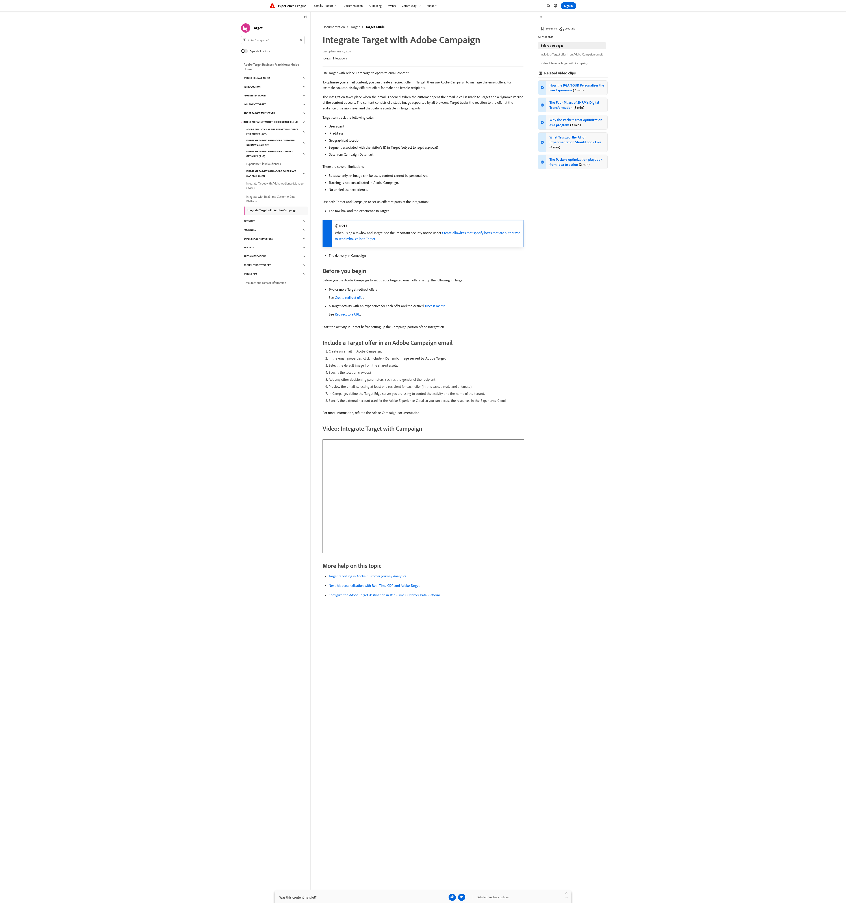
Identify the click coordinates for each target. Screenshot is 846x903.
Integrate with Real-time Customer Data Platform (270, 199)
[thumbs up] (452, 897)
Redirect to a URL (347, 314)
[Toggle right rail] (540, 17)
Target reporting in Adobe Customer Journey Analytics (367, 576)
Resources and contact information (265, 283)
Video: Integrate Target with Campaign (564, 63)
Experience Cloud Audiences (263, 164)
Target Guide (375, 27)
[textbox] (273, 40)
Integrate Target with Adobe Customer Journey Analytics (270, 143)
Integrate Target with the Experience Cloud (270, 122)
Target (355, 27)
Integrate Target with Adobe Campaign (272, 210)
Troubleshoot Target (257, 265)
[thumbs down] (461, 897)
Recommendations (255, 256)
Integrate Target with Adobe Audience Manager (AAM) (275, 185)
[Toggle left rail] (305, 17)
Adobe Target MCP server (259, 113)
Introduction (252, 86)
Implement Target (255, 104)
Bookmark (551, 28)
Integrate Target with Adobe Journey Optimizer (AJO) (269, 154)
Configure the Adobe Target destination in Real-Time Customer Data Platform (384, 595)
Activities (249, 221)
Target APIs (251, 273)
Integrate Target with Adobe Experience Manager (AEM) (271, 173)
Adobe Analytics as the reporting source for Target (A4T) (272, 132)
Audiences (250, 229)
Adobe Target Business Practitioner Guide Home (271, 67)
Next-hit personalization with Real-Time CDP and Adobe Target (374, 585)
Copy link (570, 28)
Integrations (340, 58)
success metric (435, 306)
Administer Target (255, 95)
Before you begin (552, 46)
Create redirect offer (349, 297)
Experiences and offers (258, 238)
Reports (249, 247)
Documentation (334, 27)
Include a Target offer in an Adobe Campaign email (572, 54)
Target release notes (257, 77)
